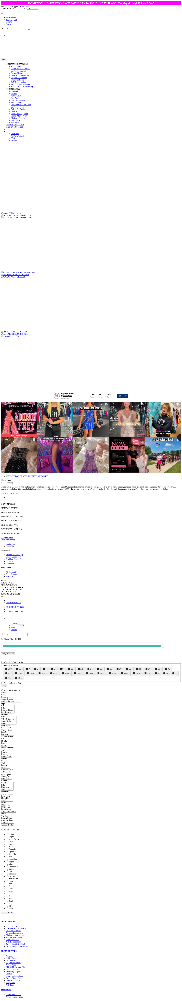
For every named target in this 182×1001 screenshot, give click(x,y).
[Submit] (29, 29)
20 (120, 669)
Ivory (11, 891)
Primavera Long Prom (14, 976)
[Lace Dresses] (7, 712)
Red (10, 884)
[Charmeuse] (5, 761)
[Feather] (5, 765)
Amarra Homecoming (14, 933)
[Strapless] (7, 822)
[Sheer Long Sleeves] (8, 811)
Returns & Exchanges (14, 555)
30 (169, 669)
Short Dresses (11, 926)
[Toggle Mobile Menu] (2, 596)
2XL (20, 678)
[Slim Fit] (7, 800)
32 (9, 673)
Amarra (9, 956)
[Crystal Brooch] (6, 756)
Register (9, 22)
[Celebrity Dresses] (8, 719)
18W (43, 673)
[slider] (163, 645)
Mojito (11, 837)
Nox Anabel (10, 960)
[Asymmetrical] (6, 774)
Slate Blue (13, 854)
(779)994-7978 (7, 537)
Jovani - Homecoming (14, 997)
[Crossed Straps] (7, 730)
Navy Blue (13, 859)
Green (11, 842)
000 (10, 669)
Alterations (10, 563)
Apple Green (14, 839)
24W (79, 673)
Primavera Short (12, 940)
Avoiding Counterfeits (14, 559)
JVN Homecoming (13, 942)
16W (31, 673)
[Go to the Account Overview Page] (2, 13)
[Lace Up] (7, 732)
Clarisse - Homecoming (15, 935)
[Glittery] (4, 739)
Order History (11, 574)
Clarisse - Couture (13, 980)
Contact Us (10, 544)
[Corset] (8, 723)
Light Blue (13, 851)
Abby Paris (10, 983)
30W (114, 673)
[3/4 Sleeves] (8, 807)
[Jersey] (5, 767)
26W (90, 673)
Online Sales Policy (13, 557)
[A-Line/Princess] (7, 794)
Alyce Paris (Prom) (13, 963)
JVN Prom (10, 985)
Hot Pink (12, 874)
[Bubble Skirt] (8, 717)
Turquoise (12, 849)
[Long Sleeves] (8, 809)
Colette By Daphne (13, 971)
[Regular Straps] (7, 818)
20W (55, 673)
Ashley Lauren (12, 958)
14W (20, 673)
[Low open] (7, 734)
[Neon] (4, 743)
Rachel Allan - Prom (14, 978)
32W (126, 673)
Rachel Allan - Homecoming (17, 946)
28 (159, 669)
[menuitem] (93, 17)
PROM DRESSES (13, 603)
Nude (11, 894)
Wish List (9, 576)
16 (101, 669)
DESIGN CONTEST (14, 611)
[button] (17, 64)
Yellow (11, 834)
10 (72, 669)
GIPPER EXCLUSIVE (16, 928)
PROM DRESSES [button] (9, 951)
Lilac (11, 864)
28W (102, 673)
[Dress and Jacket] (7, 710)
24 (139, 669)
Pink (10, 871)
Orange (11, 886)
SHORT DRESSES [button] (9, 921)
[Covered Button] (7, 728)
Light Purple (13, 866)
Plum (11, 881)
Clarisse (9, 974)
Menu (4, 59)
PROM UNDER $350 (15, 607)
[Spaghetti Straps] (7, 820)
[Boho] (7, 708)
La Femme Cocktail (13, 931)
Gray (11, 903)
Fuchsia (12, 876)
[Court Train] (6, 778)
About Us (10, 546)
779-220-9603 (23, 6)
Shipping (9, 561)
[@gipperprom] (56, 395)
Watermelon (13, 879)
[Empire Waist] (7, 796)
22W (67, 673)
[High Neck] (7, 787)
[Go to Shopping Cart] (2, 11)
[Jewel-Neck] (7, 789)
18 (110, 669)
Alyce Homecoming (14, 937)
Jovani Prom (11, 965)
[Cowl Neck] (7, 783)
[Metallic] (4, 741)
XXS (137, 673)
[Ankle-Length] (6, 772)
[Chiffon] (5, 763)
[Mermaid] (7, 798)
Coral (11, 889)
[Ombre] (4, 745)
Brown (11, 898)
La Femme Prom (12, 969)
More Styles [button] (6, 990)
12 (81, 669)
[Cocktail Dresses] (11, 701)
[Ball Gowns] (7, 706)
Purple (11, 861)
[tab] (91, 921)
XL (9, 678)
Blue (10, 856)
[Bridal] (11, 695)
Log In (8, 24)
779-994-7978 (33, 9)
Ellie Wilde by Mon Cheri (16, 967)
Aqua (11, 847)
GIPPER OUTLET (13, 995)
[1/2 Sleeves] (8, 805)
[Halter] (7, 785)
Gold (11, 896)
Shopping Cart (11, 20)
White (11, 908)
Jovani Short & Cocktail (15, 944)
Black (11, 901)
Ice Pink (12, 869)
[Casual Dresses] (11, 699)
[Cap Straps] (7, 816)
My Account (11, 17)
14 (91, 669)
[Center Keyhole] (8, 721)
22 (130, 669)
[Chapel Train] (6, 776)
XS (148, 673)
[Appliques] (6, 750)
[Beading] (6, 752)
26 (149, 669)
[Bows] (6, 754)
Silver (11, 906)
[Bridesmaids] (11, 697)
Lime (11, 844)
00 (20, 669)
